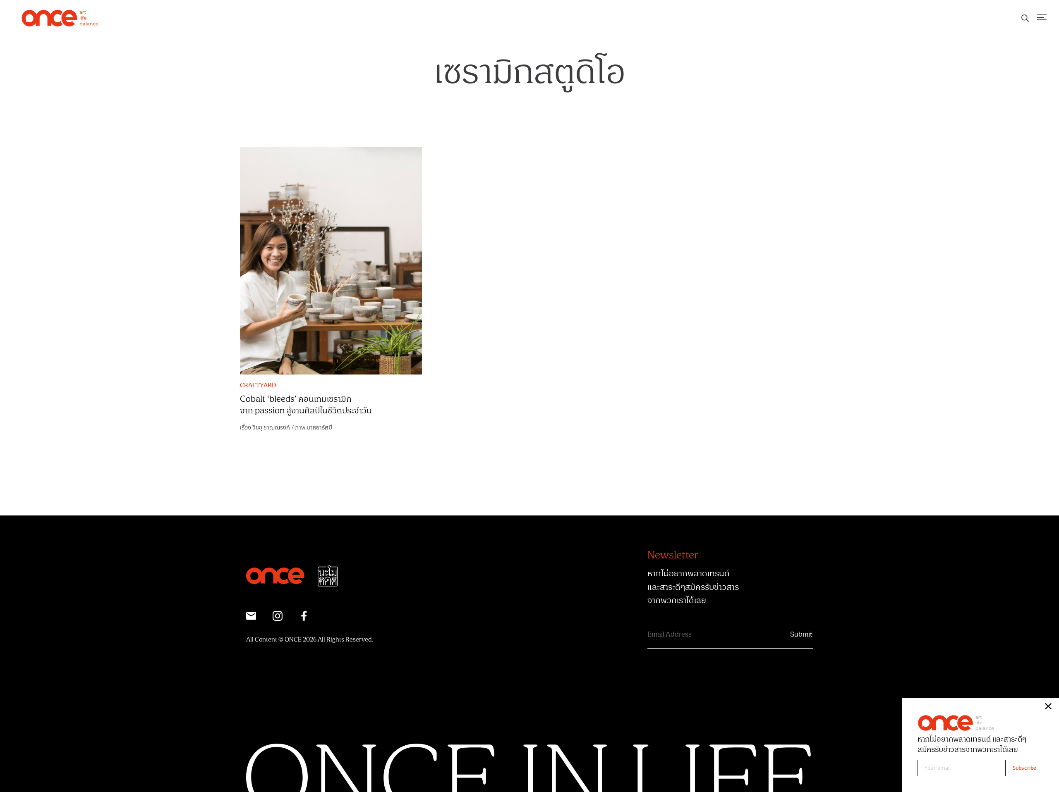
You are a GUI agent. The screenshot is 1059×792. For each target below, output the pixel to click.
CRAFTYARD (258, 386)
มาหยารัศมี (319, 427)
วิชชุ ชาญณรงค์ (271, 427)
